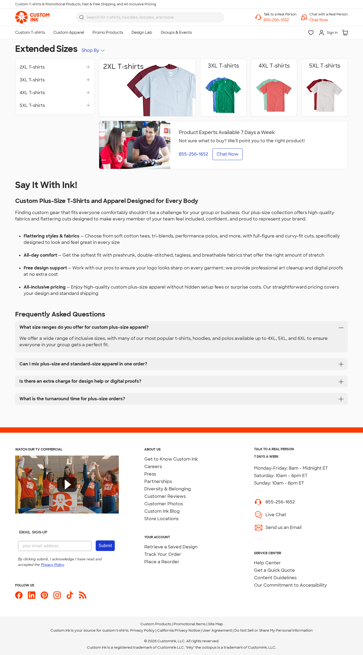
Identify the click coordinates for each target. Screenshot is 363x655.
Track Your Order (162, 554)
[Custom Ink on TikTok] (70, 595)
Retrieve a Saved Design (170, 547)
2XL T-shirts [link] (32, 67)
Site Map (215, 624)
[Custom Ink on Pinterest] (44, 595)
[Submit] (81, 17)
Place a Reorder (161, 562)
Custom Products (155, 624)
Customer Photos (163, 504)
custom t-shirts (115, 630)
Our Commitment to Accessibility (290, 585)
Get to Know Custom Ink (171, 459)
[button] (328, 20)
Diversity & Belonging (167, 489)
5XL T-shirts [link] (32, 105)
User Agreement (217, 630)
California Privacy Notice (178, 630)
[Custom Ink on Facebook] (19, 595)
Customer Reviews (165, 496)
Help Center (267, 563)
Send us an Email (283, 527)
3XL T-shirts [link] (32, 80)
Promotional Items (190, 624)
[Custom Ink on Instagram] (57, 595)
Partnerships (158, 481)
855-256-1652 (280, 502)
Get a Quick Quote (274, 570)
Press (150, 474)
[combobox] (150, 17)
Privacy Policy (142, 630)
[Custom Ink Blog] (82, 595)
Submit (105, 545)
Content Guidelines (275, 578)
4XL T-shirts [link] (32, 92)
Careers (153, 466)
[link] (32, 17)
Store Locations (161, 519)
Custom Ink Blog (162, 511)
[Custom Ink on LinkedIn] (31, 595)
